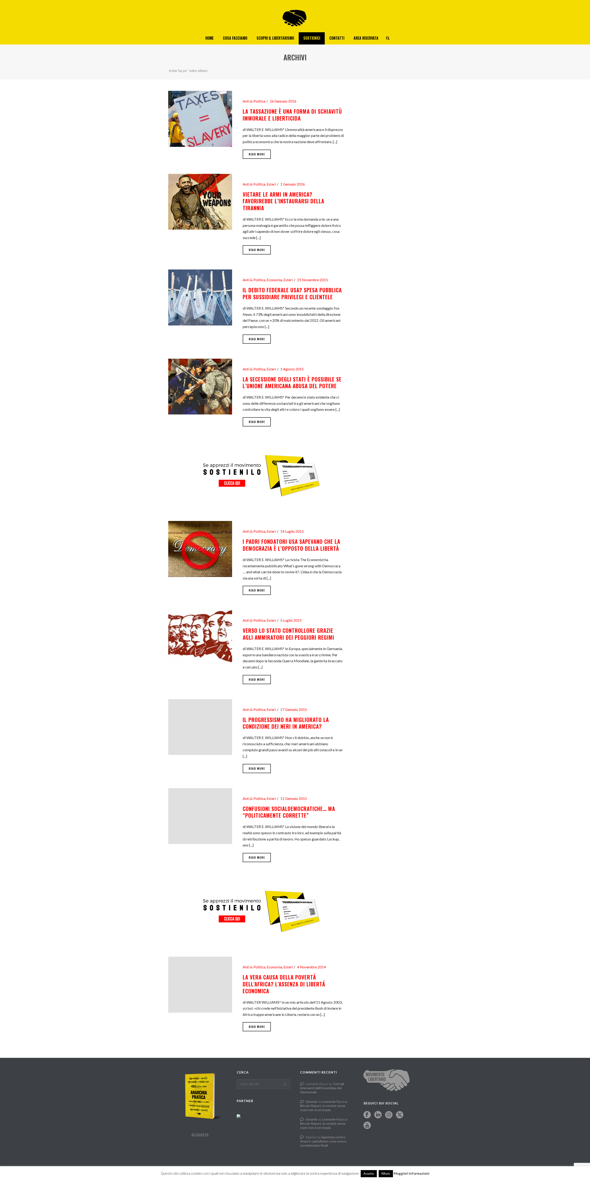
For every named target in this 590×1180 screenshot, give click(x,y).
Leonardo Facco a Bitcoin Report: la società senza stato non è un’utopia (323, 1106)
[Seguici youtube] (367, 1126)
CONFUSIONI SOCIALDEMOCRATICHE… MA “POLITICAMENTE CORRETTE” (289, 812)
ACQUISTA (200, 1134)
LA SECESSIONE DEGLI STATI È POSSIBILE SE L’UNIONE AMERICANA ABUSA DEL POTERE (292, 382)
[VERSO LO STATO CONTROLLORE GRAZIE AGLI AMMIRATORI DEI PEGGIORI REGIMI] (200, 637)
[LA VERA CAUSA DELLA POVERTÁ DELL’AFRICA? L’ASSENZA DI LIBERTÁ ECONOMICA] (200, 984)
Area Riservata (366, 38)
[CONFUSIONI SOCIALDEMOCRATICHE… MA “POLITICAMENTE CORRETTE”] (200, 815)
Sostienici (311, 38)
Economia (274, 280)
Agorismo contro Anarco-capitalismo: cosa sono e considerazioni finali (323, 1141)
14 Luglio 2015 (292, 531)
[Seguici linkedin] (378, 1115)
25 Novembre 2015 (312, 280)
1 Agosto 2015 (292, 369)
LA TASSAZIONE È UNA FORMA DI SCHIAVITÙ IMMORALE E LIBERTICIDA (292, 114)
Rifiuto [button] (385, 1173)
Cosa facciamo (235, 38)
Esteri (271, 184)
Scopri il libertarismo (275, 38)
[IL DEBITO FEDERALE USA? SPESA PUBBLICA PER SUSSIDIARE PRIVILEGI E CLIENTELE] (200, 297)
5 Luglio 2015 (291, 620)
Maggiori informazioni (411, 1173)
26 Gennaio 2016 (283, 101)
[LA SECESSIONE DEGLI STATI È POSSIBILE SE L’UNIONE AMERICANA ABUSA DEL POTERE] (200, 386)
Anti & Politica (254, 101)
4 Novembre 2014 (311, 967)
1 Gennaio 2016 (292, 184)
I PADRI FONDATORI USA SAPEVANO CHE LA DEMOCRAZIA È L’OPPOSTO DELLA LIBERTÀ (291, 545)
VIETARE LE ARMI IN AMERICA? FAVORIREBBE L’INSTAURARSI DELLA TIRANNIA (283, 201)
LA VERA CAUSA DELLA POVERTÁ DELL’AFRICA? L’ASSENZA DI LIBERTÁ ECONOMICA (284, 984)
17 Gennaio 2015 (293, 709)
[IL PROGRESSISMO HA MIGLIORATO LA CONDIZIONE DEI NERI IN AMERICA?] (200, 726)
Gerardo (311, 1101)
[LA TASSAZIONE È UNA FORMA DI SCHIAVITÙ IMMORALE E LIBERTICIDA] (200, 118)
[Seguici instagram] (388, 1115)
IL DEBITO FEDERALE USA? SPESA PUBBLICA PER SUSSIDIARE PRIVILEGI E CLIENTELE (292, 293)
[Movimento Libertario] (295, 16)
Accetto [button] (368, 1173)
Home (209, 38)
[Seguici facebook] (367, 1115)
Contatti (336, 38)
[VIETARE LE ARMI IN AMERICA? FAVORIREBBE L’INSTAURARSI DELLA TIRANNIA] (200, 201)
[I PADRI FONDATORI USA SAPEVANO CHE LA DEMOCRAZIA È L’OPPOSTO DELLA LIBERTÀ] (200, 548)
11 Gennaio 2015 (293, 798)
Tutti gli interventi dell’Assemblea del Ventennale (322, 1088)
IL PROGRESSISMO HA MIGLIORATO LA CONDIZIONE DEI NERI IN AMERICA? (286, 723)
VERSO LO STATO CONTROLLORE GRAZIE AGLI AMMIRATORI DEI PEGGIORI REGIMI (288, 634)
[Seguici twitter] (399, 1115)
